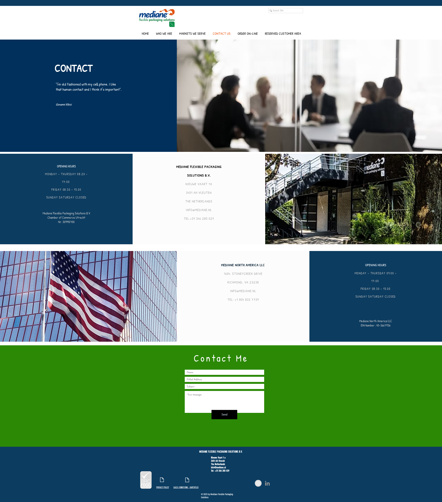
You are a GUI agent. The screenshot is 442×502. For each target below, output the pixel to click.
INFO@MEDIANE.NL (199, 209)
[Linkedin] (267, 483)
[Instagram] (258, 483)
